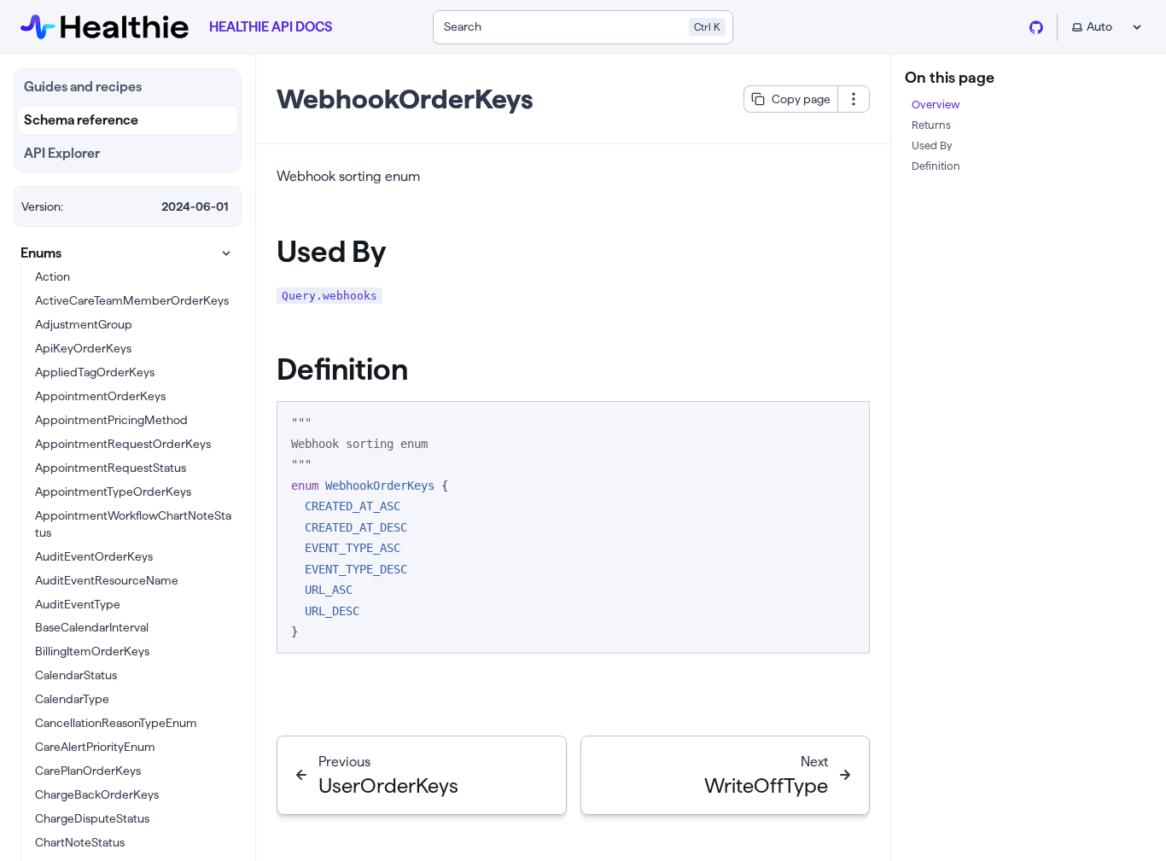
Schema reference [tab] (81, 120)
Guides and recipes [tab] (83, 86)
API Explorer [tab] (62, 153)
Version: (42, 206)
